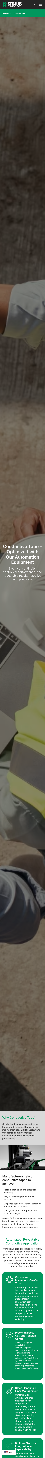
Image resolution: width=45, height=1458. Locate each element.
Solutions (5, 13)
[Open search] (35, 4)
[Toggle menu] (40, 4)
